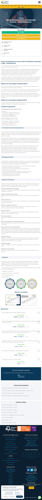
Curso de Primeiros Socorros (10, 437)
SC (27, 458)
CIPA (6, 5)
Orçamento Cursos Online (11, 445)
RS (39, 456)
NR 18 (29, 5)
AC (24, 452)
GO (23, 454)
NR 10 (12, 5)
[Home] (6, 2)
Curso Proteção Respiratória (7, 417)
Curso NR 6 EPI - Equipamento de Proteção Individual (12, 415)
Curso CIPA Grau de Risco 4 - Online (9, 412)
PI (25, 456)
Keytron (22, 486)
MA (26, 454)
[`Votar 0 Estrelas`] (18, 315)
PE (23, 456)
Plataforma (11, 451)
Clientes (10, 474)
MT (34, 454)
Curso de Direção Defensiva (11, 439)
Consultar (31, 487)
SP (32, 458)
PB (39, 454)
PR (27, 456)
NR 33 (36, 5)
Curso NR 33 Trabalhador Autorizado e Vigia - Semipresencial (15, 388)
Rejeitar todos (12, 496)
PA (36, 454)
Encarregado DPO (18, 493)
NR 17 (25, 5)
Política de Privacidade (9, 492)
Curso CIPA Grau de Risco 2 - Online (9, 407)
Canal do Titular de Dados (8, 493)
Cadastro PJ (10, 481)
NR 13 (22, 5)
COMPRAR (22, 32)
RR (37, 456)
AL (26, 452)
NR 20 (32, 5)
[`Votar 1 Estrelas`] (19, 315)
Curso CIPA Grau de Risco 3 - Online (9, 409)
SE (29, 458)
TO (34, 458)
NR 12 (19, 5)
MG (29, 454)
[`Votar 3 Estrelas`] (22, 315)
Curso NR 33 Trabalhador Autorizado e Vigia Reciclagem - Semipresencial (17, 390)
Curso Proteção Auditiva (6, 420)
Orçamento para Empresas (21, 35)
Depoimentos (10, 482)
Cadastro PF (10, 479)
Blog (10, 477)
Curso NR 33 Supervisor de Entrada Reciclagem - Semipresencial (15, 395)
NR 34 (39, 5)
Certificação (10, 476)
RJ (29, 456)
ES (38, 452)
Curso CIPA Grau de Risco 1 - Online (9, 404)
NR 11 (15, 5)
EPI (9, 5)
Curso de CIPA (10, 441)
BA (33, 452)
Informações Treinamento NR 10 (11, 453)
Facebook (28, 470)
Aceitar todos (19, 496)
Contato (10, 484)
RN (32, 456)
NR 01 (3, 5)
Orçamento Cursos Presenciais (11, 449)
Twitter (31, 470)
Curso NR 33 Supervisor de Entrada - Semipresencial (13, 393)
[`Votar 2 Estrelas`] (21, 315)
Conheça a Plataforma (21, 38)
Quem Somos (10, 472)
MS (31, 454)
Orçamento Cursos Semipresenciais (10, 447)
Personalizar (5, 496)
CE (36, 452)
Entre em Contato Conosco (11, 443)
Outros (22, 7)
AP (31, 452)
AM (29, 452)
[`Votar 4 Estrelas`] (23, 315)
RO (34, 456)
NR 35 (19, 7)
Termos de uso (17, 492)
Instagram (35, 470)
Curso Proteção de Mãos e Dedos (8, 422)
